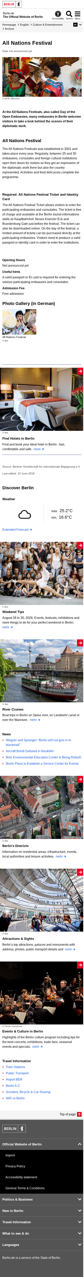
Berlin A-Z (13, 1085)
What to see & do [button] (15, 1233)
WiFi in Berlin (15, 1098)
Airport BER (14, 1079)
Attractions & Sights (18, 939)
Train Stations (15, 1067)
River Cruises (12, 709)
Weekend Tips (13, 612)
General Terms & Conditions (25, 1188)
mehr (5, 627)
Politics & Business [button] (17, 1199)
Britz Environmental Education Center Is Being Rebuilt (43, 757)
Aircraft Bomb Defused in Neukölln (30, 751)
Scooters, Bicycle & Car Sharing (28, 1092)
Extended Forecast (15, 529)
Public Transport (17, 1073)
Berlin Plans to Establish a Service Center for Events (42, 763)
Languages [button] (10, 1245)
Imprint (10, 1155)
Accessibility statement (21, 1177)
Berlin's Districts (15, 846)
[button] (77, 25)
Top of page (68, 1114)
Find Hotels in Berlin (18, 438)
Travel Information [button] (16, 1222)
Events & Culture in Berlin (22, 1031)
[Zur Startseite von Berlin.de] (14, 1131)
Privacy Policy (15, 1166)
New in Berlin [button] (12, 1211)
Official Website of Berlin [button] (22, 1144)
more (37, 449)
